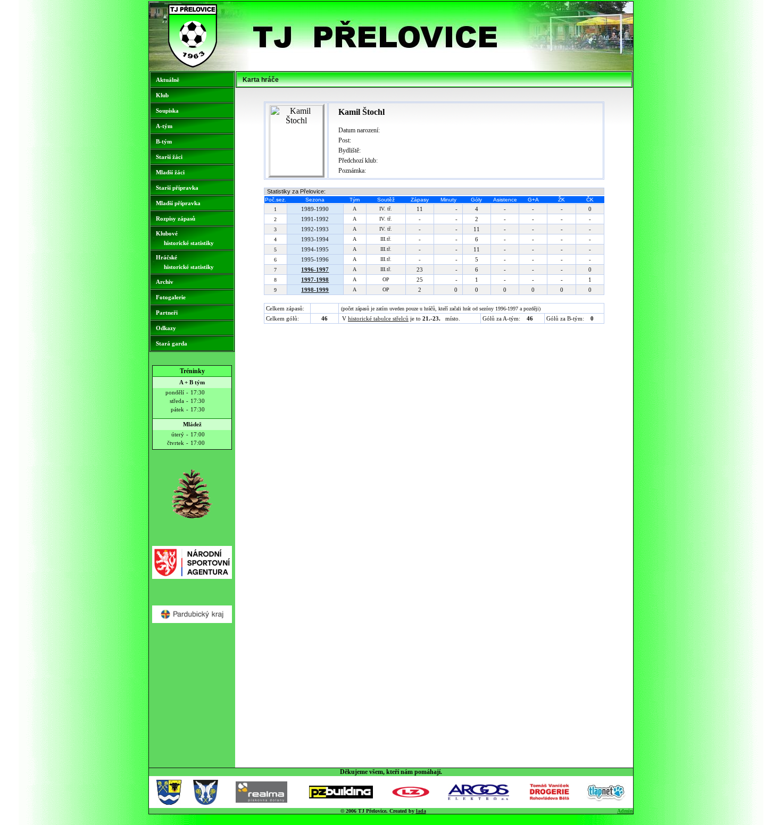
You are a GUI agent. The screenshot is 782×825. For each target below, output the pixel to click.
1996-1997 (315, 269)
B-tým (164, 141)
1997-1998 (315, 279)
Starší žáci (169, 157)
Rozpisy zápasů (175, 218)
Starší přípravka (177, 187)
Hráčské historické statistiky (185, 262)
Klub (162, 95)
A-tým (164, 126)
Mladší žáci (170, 172)
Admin (625, 811)
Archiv (164, 282)
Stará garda (171, 343)
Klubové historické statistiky (185, 238)
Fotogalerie (171, 297)
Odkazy (166, 328)
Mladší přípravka (178, 203)
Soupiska (167, 110)
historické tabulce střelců (378, 318)
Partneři (167, 312)
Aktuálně (167, 80)
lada (421, 811)
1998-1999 (315, 290)
